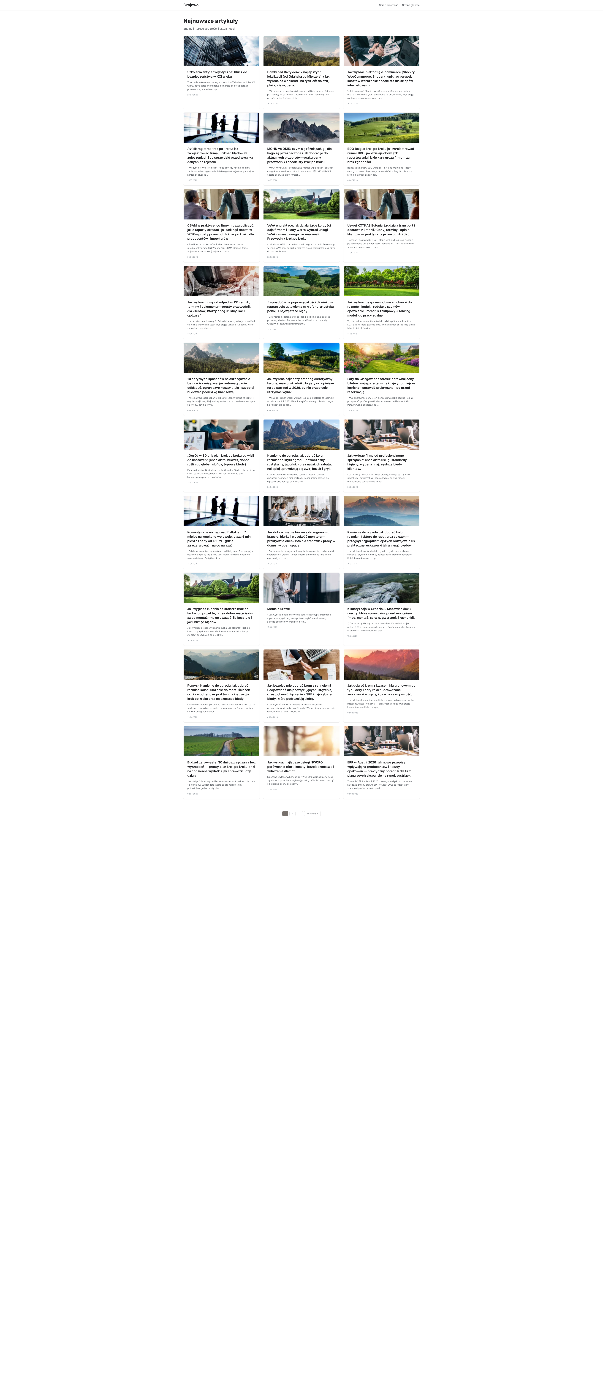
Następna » (312, 813)
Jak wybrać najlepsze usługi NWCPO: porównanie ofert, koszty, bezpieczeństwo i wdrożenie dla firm (300, 766)
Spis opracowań (388, 5)
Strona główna (411, 5)
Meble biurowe (278, 609)
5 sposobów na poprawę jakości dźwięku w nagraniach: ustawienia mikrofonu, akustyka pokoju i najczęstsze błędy (300, 306)
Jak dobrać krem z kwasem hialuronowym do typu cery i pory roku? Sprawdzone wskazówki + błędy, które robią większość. (381, 690)
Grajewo (191, 5)
